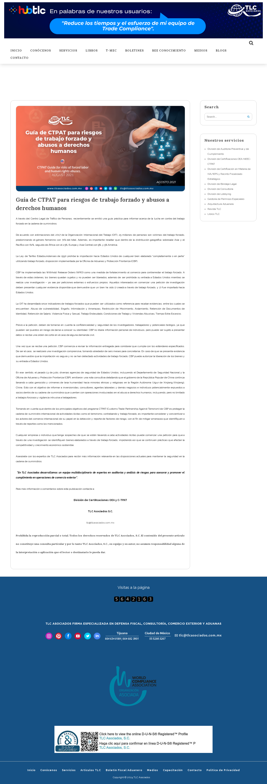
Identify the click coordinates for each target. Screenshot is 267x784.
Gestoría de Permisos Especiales (226, 199)
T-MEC (111, 50)
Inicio (16, 50)
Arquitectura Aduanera (221, 204)
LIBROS (92, 50)
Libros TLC (214, 214)
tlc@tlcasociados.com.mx (100, 522)
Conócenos (40, 50)
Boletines (134, 50)
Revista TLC (214, 209)
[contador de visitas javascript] (133, 599)
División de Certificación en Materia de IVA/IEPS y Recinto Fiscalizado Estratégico (229, 173)
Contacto (19, 58)
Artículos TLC (91, 770)
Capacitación (173, 770)
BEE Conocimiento (169, 50)
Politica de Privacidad (223, 770)
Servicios (68, 50)
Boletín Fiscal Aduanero (124, 770)
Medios (200, 50)
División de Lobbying (219, 194)
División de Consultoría (220, 189)
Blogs (221, 50)
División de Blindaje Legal (222, 183)
